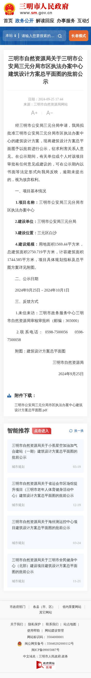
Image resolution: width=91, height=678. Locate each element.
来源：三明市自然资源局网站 (46, 104)
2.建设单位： (26, 221)
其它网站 (45, 612)
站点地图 (70, 624)
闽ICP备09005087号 (45, 650)
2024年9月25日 (67, 374)
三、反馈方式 (22, 301)
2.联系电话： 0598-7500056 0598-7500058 (45, 336)
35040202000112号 (60, 643)
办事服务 (66, 20)
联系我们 (52, 624)
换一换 (79, 430)
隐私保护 (34, 624)
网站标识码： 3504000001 (45, 637)
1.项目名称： (27, 202)
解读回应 (45, 20)
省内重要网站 (71, 607)
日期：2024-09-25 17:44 (45, 99)
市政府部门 (17, 607)
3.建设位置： (26, 233)
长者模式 (78, 36)
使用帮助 (33, 630)
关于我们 (16, 624)
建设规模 (26, 244)
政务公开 (24, 20)
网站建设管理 (54, 630)
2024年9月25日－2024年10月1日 (38, 290)
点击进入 (41, 431)
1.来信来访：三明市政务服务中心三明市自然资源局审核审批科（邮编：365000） (45, 317)
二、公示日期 (22, 279)
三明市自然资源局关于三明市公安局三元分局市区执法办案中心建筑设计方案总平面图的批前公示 (45, 70)
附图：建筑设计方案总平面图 (36, 351)
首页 (8, 20)
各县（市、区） (44, 607)
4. (16, 244)
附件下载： (25, 395)
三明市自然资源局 (64, 362)
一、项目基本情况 (26, 191)
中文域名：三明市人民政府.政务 (45, 656)
